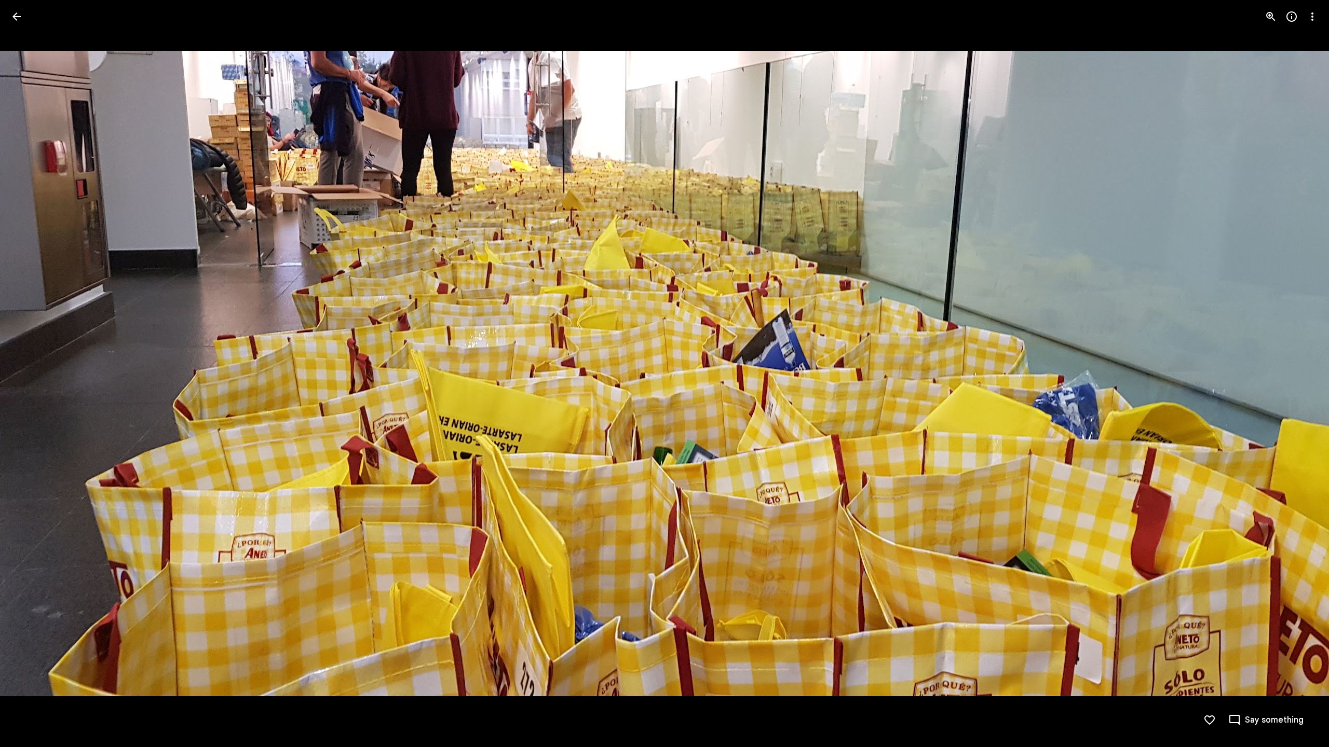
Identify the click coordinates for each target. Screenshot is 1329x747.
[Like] (1209, 720)
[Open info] (1291, 16)
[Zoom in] (1270, 16)
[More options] (1312, 16)
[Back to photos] (16, 16)
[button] (29, 373)
